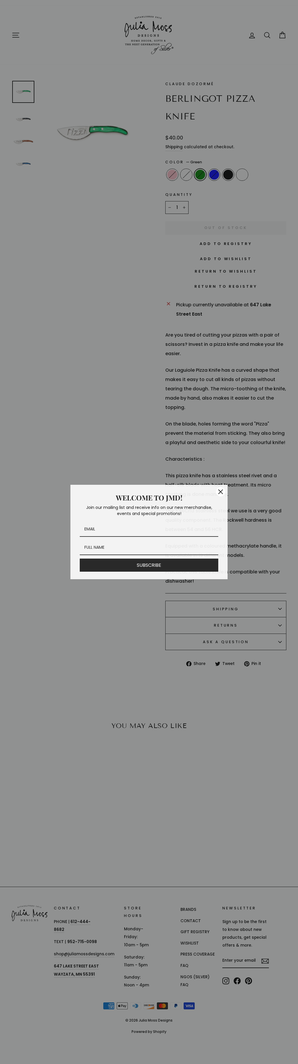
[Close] (221, 492)
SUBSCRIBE (149, 565)
